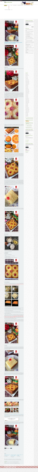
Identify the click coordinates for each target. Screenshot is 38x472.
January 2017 (27, 80)
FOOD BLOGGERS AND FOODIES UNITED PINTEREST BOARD (14, 423)
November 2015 (27, 91)
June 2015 (26, 95)
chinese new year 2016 (6, 459)
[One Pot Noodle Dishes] (29, 125)
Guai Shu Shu (9, 2)
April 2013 (26, 115)
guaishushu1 (15, 459)
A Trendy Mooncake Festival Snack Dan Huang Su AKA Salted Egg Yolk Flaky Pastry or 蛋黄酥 (30, 30)
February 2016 (27, 89)
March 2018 (27, 74)
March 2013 (27, 116)
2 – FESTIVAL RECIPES (15, 5)
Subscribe (27, 24)
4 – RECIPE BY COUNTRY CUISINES (27, 5)
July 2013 (26, 113)
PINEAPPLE (20, 459)
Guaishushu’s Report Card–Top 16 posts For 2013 (7, 455)
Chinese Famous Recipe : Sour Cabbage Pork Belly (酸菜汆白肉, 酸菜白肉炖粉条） (11, 461)
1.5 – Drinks (11, 5)
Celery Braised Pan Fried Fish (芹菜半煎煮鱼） (30, 31)
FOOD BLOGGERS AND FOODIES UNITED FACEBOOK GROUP (15, 414)
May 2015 (26, 96)
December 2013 (27, 109)
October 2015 (27, 92)
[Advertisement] (19, 14)
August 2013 (27, 112)
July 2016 (26, 85)
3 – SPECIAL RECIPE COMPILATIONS (20, 5)
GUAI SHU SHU (10, 459)
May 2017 (26, 77)
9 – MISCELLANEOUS (6, 9)
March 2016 (27, 88)
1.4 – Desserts (8, 5)
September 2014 (27, 102)
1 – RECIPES (5, 5)
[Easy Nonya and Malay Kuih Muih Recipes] (29, 123)
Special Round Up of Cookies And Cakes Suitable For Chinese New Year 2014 (13, 455)
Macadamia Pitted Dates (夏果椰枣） (29, 37)
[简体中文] (10, 6)
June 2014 (26, 104)
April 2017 (26, 78)
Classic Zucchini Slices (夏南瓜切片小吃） (29, 33)
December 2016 (27, 81)
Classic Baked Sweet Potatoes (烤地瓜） (29, 40)
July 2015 (26, 94)
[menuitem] (37, 0)
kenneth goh (18, 459)
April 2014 (26, 106)
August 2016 (27, 84)
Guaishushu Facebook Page (29, 137)
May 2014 (26, 105)
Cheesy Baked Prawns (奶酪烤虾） (29, 46)
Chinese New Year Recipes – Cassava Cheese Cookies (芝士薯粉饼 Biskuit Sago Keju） (12, 463)
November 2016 (27, 82)
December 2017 (27, 75)
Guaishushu (13, 459)
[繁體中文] (10, 7)
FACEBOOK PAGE (16, 399)
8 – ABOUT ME (31, 5)
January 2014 (27, 108)
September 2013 (27, 111)
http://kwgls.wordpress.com (10, 374)
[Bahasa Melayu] (10, 8)
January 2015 (27, 99)
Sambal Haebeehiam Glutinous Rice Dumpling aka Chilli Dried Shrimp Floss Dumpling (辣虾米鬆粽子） (30, 42)
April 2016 (26, 87)
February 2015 (27, 98)
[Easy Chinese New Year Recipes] (29, 118)
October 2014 (27, 101)
